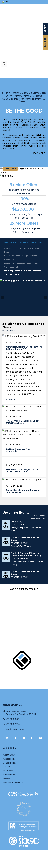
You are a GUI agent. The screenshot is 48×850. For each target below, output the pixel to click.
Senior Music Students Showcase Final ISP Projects (23, 491)
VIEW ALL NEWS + (9, 331)
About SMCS (9, 754)
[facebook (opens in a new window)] (15, 739)
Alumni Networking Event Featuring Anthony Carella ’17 (24, 347)
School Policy (9, 762)
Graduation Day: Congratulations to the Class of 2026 (23, 470)
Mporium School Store (14, 782)
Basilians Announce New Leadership (18, 450)
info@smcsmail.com (15, 729)
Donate (6, 778)
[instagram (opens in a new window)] (40, 739)
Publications (9, 774)
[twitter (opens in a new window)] (7, 739)
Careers (7, 766)
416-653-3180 (12, 719)
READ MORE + (11, 400)
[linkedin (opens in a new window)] (32, 739)
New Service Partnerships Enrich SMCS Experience (22, 421)
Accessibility (9, 758)
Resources (8, 770)
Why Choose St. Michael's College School (23, 242)
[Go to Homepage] (18, 2)
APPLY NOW (10, 168)
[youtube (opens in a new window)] (24, 739)
